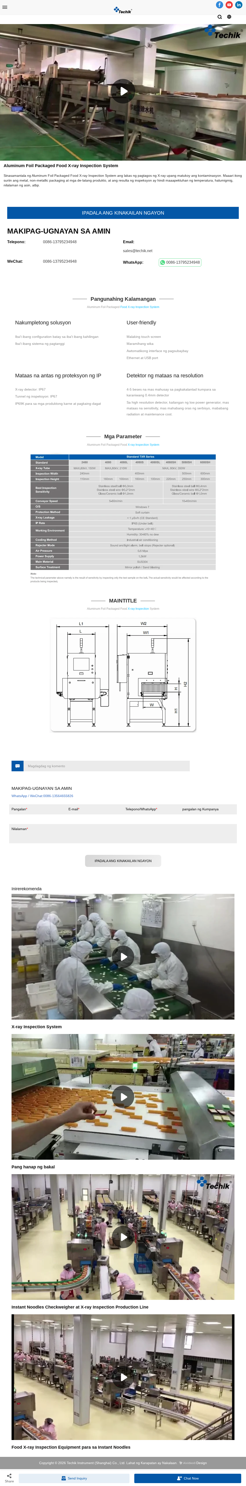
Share (9, 1481)
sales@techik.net (137, 251)
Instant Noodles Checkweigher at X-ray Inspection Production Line (80, 1307)
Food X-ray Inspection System (139, 307)
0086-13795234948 (183, 262)
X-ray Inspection (138, 608)
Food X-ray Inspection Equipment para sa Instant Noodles (71, 1447)
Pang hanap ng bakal (33, 1167)
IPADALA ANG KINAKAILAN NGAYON (123, 213)
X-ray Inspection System (143, 444)
